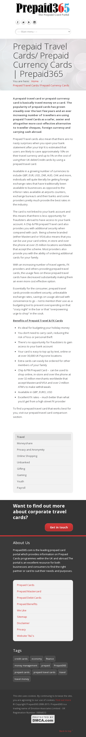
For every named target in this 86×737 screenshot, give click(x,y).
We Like (21, 610)
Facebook (18, 22)
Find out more (63, 699)
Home (35, 81)
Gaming (21, 475)
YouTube (29, 22)
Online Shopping (27, 456)
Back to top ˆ (66, 730)
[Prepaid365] (43, 10)
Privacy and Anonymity (31, 449)
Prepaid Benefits (27, 604)
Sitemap (22, 617)
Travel (21, 437)
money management (26, 665)
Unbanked (23, 462)
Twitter (23, 22)
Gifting (21, 468)
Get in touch (59, 527)
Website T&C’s (25, 636)
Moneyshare (25, 443)
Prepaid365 (60, 665)
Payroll (21, 487)
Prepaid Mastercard (29, 591)
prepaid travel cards (44, 672)
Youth (20, 481)
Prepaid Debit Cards (29, 597)
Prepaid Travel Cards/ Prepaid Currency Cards (41, 85)
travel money (22, 678)
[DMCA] (43, 722)
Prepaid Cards (25, 585)
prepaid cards (22, 672)
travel (62, 672)
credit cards (21, 658)
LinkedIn (34, 22)
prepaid (45, 665)
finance (50, 658)
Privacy (21, 629)
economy (37, 658)
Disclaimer (23, 623)
